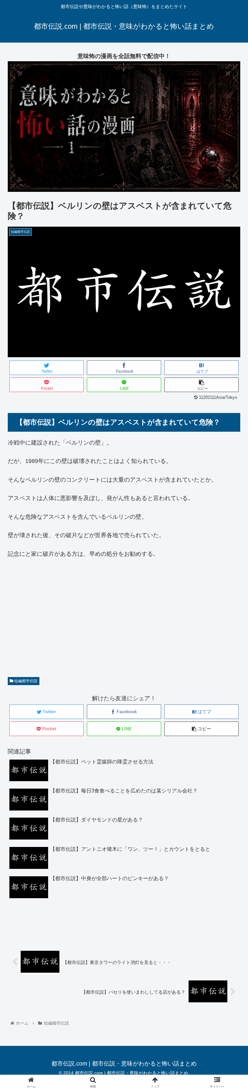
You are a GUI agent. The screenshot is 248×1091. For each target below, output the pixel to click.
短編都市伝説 (25, 681)
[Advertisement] (124, 621)
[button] (229, 736)
